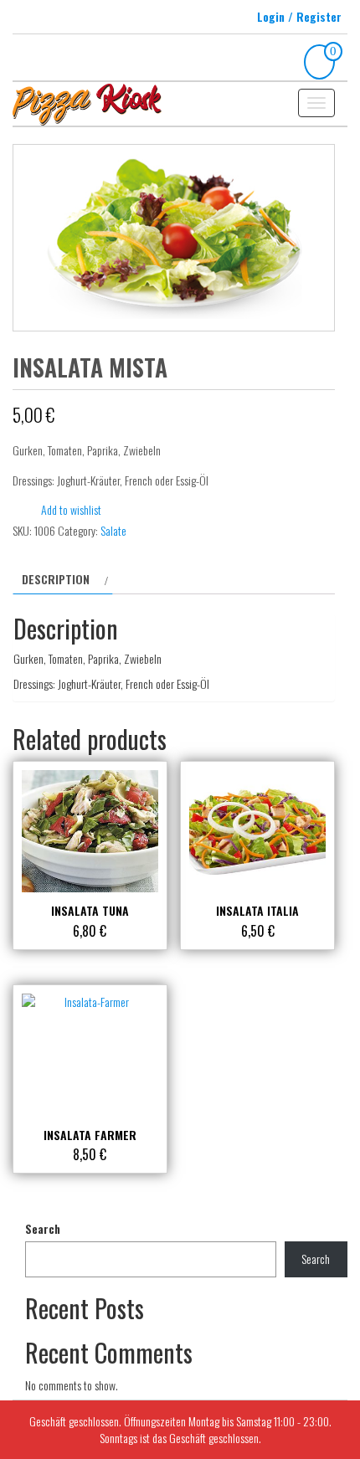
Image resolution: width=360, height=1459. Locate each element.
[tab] (63, 579)
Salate (113, 530)
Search (42, 1228)
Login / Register (299, 16)
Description (56, 579)
